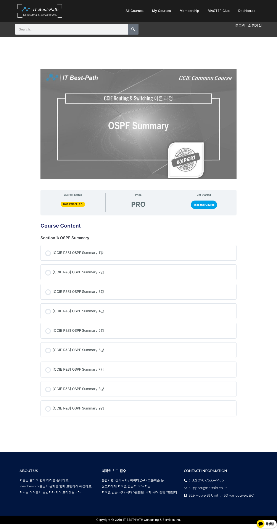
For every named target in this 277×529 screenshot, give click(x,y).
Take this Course (203, 204)
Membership (189, 11)
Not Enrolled (72, 204)
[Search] (133, 29)
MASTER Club (219, 11)
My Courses (161, 11)
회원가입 (255, 25)
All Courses (134, 11)
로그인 (240, 25)
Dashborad (246, 11)
